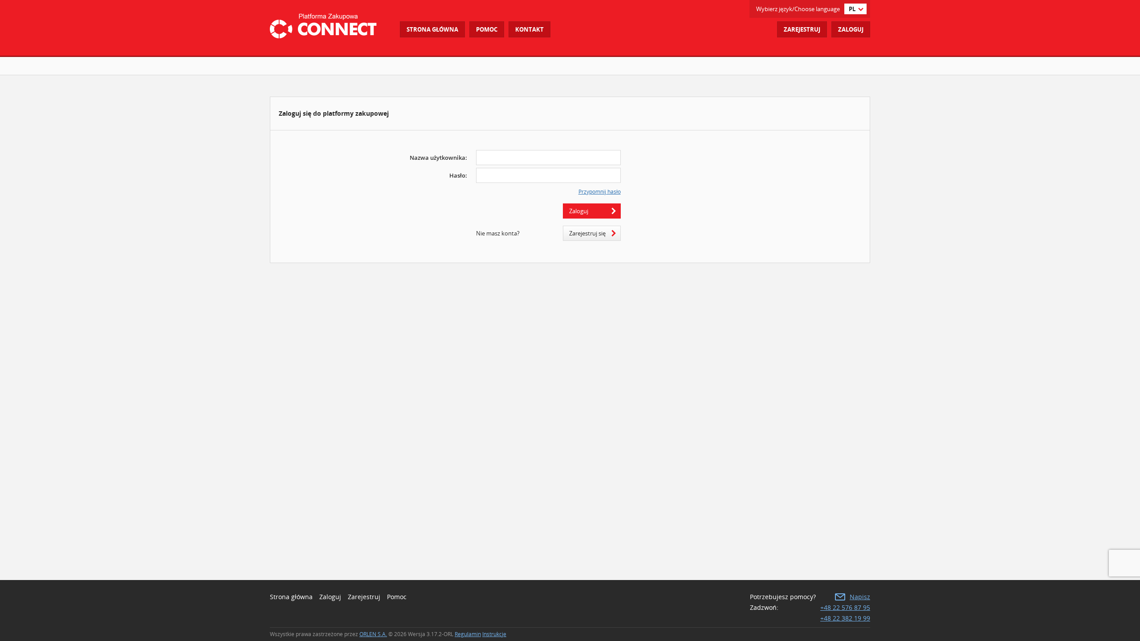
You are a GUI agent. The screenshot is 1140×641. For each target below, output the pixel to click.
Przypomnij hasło (599, 192)
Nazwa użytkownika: (438, 158)
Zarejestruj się (587, 233)
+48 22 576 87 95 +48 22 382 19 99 (845, 612)
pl (852, 9)
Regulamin (468, 634)
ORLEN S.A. (373, 634)
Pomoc (397, 596)
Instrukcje (494, 634)
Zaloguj (850, 29)
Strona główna (432, 29)
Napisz (860, 596)
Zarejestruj (802, 29)
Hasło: (458, 175)
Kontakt (529, 29)
